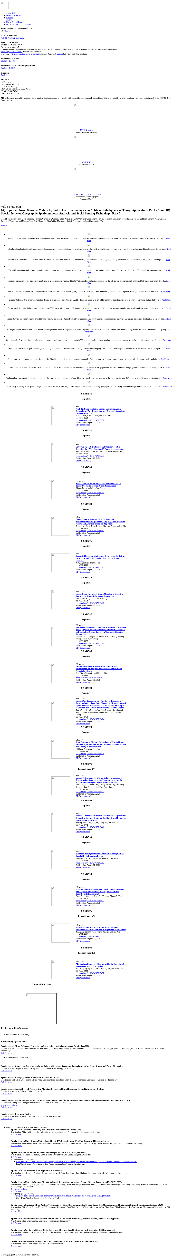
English (4, 61)
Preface (4, 225)
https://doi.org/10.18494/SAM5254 (90, 936)
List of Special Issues (14, 22)
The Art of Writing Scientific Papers (86, 194)
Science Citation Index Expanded (25, 54)
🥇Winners (5, 31)
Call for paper (6, 1053)
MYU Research (86, 130)
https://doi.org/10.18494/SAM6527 (90, 901)
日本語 (12, 61)
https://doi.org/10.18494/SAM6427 (90, 791)
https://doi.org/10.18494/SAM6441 (90, 827)
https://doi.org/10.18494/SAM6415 (90, 567)
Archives (9, 17)
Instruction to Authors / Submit (18, 24)
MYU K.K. (86, 162)
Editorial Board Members (16, 15)
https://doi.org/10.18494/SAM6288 (90, 493)
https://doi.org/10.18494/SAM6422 (90, 643)
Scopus (60, 54)
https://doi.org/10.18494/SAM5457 (90, 973)
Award (9, 20)
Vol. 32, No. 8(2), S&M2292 (12, 38)
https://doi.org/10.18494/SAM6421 (90, 603)
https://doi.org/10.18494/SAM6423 (90, 678)
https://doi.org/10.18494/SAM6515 (90, 863)
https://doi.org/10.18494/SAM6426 (90, 754)
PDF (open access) (83, 425)
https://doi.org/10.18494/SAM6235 (90, 456)
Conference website (9, 1105)
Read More (165, 291)
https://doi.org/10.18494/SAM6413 (90, 531)
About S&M (11, 13)
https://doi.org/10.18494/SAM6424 (90, 719)
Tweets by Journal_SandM (11, 52)
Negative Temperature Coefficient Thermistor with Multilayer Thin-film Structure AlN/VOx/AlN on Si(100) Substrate (63, 1196)
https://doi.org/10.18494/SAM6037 (90, 420)
